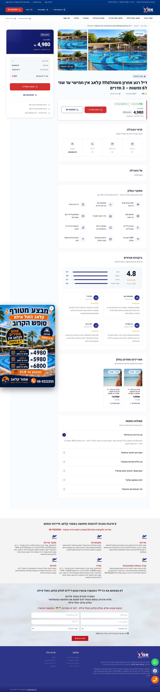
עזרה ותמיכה (37, 2)
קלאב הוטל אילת (133, 18)
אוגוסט (136, 26)
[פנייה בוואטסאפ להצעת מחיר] (27, 346)
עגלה (28, 9)
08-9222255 (71, 109)
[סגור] (51, 308)
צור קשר (47, 2)
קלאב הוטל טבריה (115, 18)
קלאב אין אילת (98, 18)
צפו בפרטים (136, 403)
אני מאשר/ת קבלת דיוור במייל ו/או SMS (111, 633)
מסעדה (86, 18)
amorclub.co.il (32, 690)
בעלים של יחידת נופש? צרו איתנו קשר (17, 2)
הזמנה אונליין (94, 109)
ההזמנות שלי (57, 9)
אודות (76, 18)
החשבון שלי (41, 9)
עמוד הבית (148, 18)
